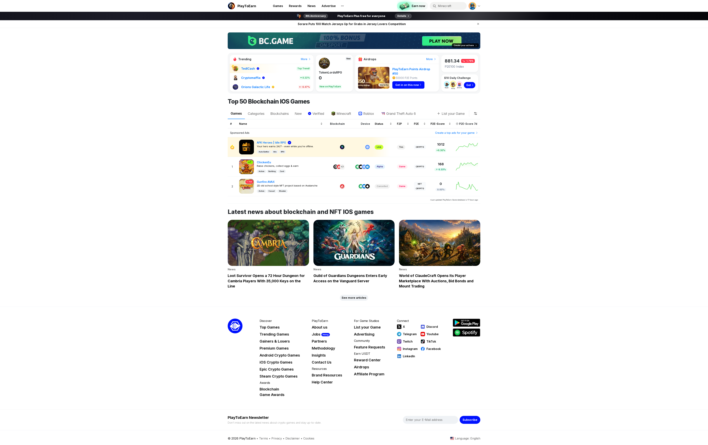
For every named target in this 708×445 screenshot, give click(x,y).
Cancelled (382, 186)
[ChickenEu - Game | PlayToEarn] (246, 166)
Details (401, 15)
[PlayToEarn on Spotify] (466, 332)
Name (243, 123)
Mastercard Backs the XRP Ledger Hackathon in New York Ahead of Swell (351, 24)
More (304, 59)
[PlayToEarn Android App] (466, 323)
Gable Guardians (331, 72)
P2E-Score (438, 123)
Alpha (380, 166)
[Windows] (367, 166)
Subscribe (470, 420)
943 (323, 78)
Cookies (308, 438)
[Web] (367, 147)
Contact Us (322, 362)
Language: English (467, 438)
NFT (420, 184)
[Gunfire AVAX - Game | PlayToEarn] (246, 186)
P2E (416, 123)
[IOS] (360, 166)
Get (468, 85)
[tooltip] (475, 113)
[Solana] (342, 147)
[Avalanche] (338, 166)
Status (379, 123)
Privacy (276, 438)
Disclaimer (292, 438)
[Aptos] (335, 166)
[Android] (357, 166)
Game (402, 166)
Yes (401, 147)
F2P (399, 123)
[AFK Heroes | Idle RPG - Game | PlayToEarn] (246, 146)
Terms (263, 438)
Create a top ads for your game (455, 132)
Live (379, 147)
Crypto (420, 147)
